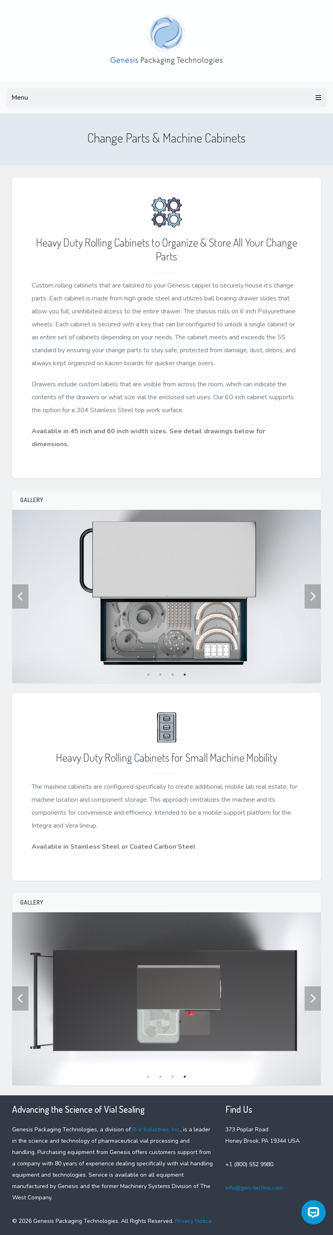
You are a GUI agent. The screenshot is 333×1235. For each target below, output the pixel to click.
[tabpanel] (166, 596)
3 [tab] (173, 675)
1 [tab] (148, 675)
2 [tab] (160, 675)
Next (313, 596)
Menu (20, 97)
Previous (20, 596)
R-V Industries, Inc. (156, 1129)
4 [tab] (185, 675)
